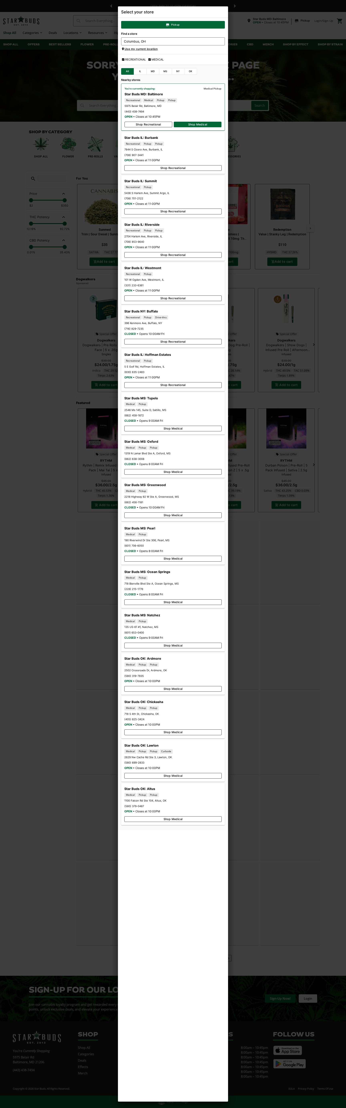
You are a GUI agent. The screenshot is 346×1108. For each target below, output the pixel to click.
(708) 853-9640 (134, 241)
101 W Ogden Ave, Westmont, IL (144, 279)
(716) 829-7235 (134, 328)
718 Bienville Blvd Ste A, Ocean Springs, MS (151, 583)
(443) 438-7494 (134, 111)
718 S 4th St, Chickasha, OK (141, 713)
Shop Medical (197, 124)
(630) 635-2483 (134, 372)
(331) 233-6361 (134, 285)
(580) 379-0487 (134, 806)
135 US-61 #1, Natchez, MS (141, 627)
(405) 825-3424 (134, 719)
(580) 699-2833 (134, 762)
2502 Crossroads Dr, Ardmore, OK (145, 670)
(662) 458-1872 (134, 415)
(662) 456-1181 (133, 502)
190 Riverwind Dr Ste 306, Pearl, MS (146, 540)
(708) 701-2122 (133, 198)
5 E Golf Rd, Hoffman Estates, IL (144, 366)
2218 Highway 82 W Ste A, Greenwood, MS (151, 496)
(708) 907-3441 (134, 155)
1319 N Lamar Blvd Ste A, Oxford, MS (147, 453)
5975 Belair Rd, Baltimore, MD (143, 105)
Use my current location (141, 49)
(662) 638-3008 (134, 459)
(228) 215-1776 (133, 589)
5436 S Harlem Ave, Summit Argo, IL (146, 193)
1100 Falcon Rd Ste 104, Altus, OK (145, 800)
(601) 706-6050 (134, 545)
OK (190, 71)
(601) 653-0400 (134, 632)
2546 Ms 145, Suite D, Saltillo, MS (145, 410)
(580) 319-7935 (134, 675)
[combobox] (169, 41)
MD (153, 71)
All (127, 71)
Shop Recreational (148, 124)
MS (165, 71)
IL (140, 71)
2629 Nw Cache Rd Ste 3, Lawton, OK (148, 757)
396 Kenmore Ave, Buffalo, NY (143, 323)
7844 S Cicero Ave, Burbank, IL (143, 149)
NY (178, 71)
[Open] (221, 41)
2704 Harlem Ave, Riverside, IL (143, 236)
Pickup (175, 24)
